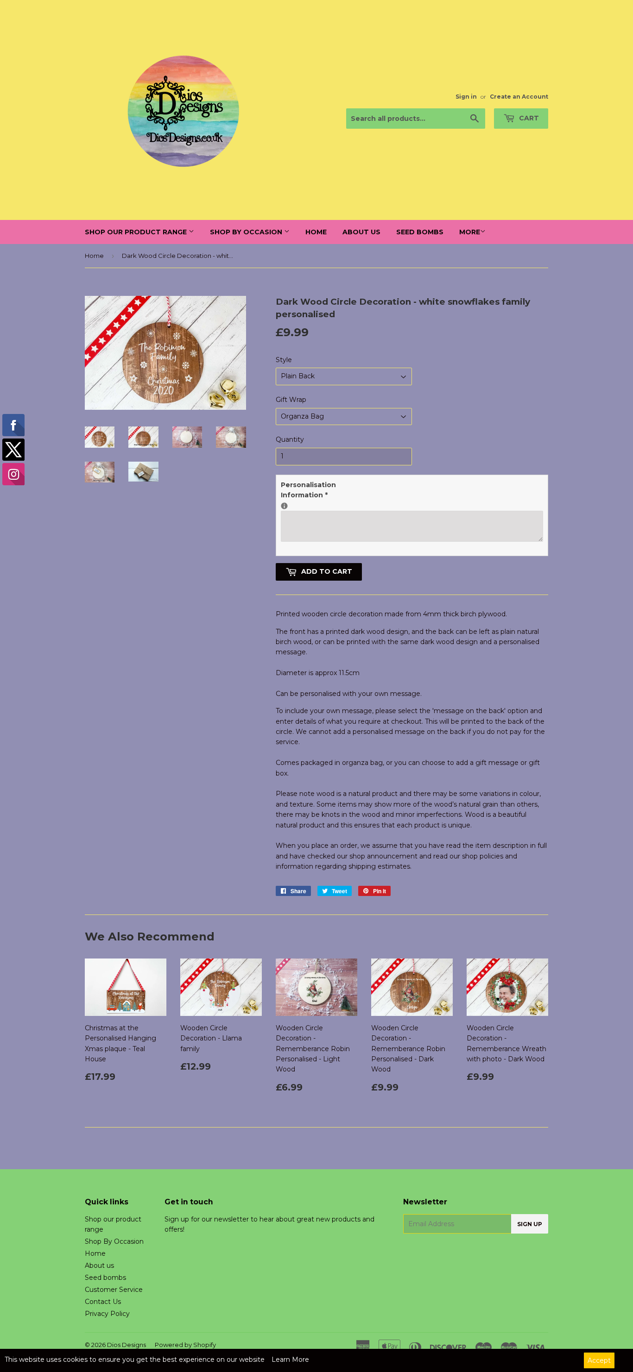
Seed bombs (419, 232)
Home (316, 232)
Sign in (466, 96)
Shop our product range (137, 232)
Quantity (290, 439)
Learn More (290, 1359)
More (469, 232)
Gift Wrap (291, 399)
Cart (528, 118)
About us (361, 232)
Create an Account (519, 96)
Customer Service (114, 1289)
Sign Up (529, 1224)
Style (284, 360)
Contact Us (103, 1301)
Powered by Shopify (185, 1344)
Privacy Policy (107, 1313)
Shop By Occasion (247, 232)
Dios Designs (126, 1344)
